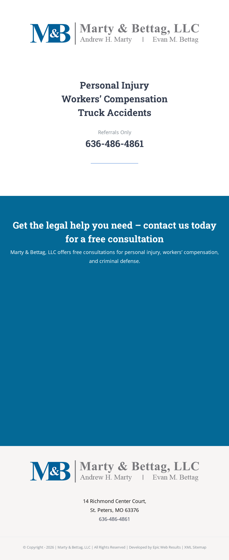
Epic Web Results (167, 547)
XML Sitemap (195, 547)
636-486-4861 (114, 519)
